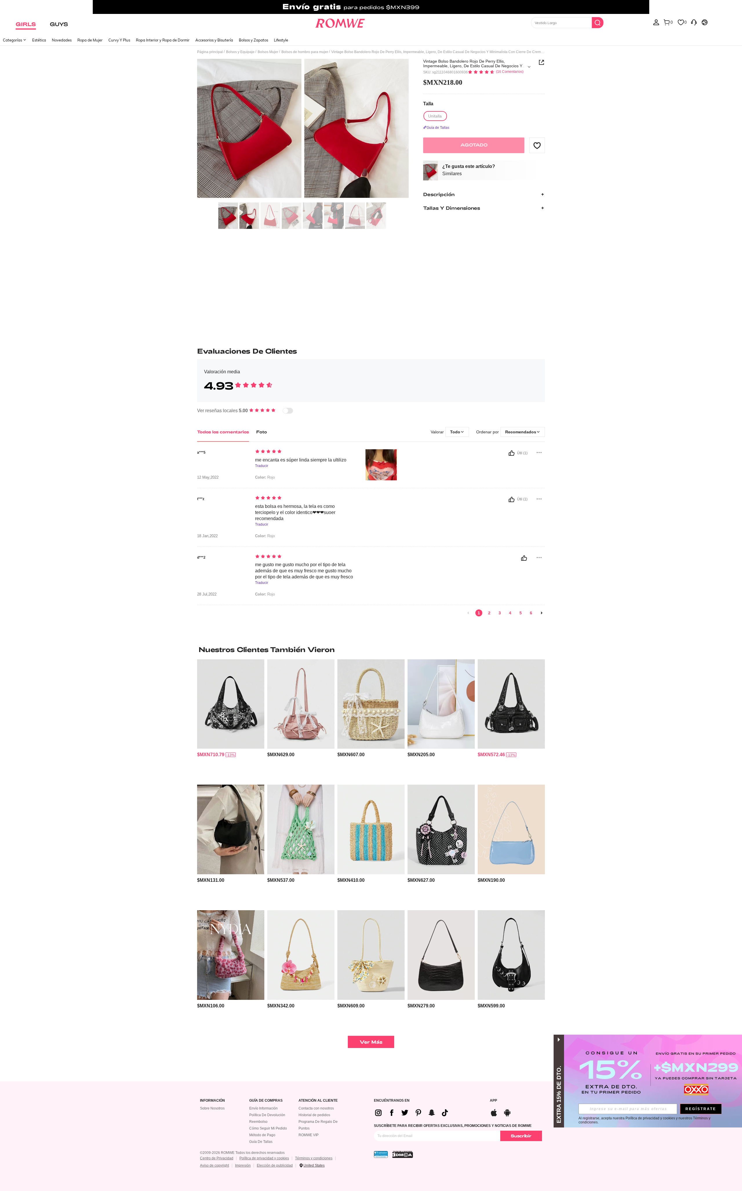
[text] (304, 452)
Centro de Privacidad (216, 1158)
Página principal (210, 52)
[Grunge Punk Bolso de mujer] (511, 955)
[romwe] (339, 22)
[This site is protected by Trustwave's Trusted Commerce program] (381, 1154)
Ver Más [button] (371, 1042)
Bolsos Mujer (268, 52)
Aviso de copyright (214, 1165)
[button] (537, 145)
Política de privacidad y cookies (264, 1158)
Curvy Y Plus (119, 40)
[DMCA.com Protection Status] (402, 1154)
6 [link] (531, 613)
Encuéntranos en (392, 1101)
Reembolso (258, 1122)
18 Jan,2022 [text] (207, 536)
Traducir (261, 466)
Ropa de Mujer (90, 40)
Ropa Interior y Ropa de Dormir (163, 40)
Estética (39, 40)
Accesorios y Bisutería (214, 40)
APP (493, 1101)
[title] (371, 649)
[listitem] (230, 719)
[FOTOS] (303, 129)
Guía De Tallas (260, 1142)
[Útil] (511, 453)
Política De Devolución (267, 1115)
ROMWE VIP (309, 1135)
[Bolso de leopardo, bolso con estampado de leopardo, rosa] (230, 955)
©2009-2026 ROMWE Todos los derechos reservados (242, 1153)
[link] (371, 7)
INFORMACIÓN (212, 1101)
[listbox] (656, 22)
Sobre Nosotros (212, 1108)
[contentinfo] (210, 755)
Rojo (265, 477)
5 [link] (520, 613)
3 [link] (500, 613)
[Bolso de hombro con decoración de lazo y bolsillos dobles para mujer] (300, 704)
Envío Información (263, 1108)
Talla (428, 104)
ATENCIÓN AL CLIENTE (318, 1101)
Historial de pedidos (314, 1115)
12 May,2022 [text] (208, 477)
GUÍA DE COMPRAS (266, 1101)
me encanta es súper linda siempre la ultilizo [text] (300, 459)
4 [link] (510, 613)
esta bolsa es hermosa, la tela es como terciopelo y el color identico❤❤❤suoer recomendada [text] (295, 512)
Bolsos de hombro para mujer (304, 52)
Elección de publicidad (275, 1165)
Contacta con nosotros (316, 1108)
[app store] (494, 1112)
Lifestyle (281, 40)
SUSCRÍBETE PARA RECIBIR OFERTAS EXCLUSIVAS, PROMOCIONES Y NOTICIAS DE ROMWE (453, 1126)
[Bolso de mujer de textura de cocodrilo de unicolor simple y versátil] (441, 704)
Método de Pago (262, 1135)
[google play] (507, 1112)
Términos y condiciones (313, 1158)
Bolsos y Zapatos (253, 40)
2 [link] (489, 613)
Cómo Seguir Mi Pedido (268, 1128)
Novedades (62, 40)
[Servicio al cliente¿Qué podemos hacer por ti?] (693, 22)
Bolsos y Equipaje (240, 52)
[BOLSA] (371, 829)
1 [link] (479, 613)
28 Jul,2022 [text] (207, 594)
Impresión (243, 1165)
